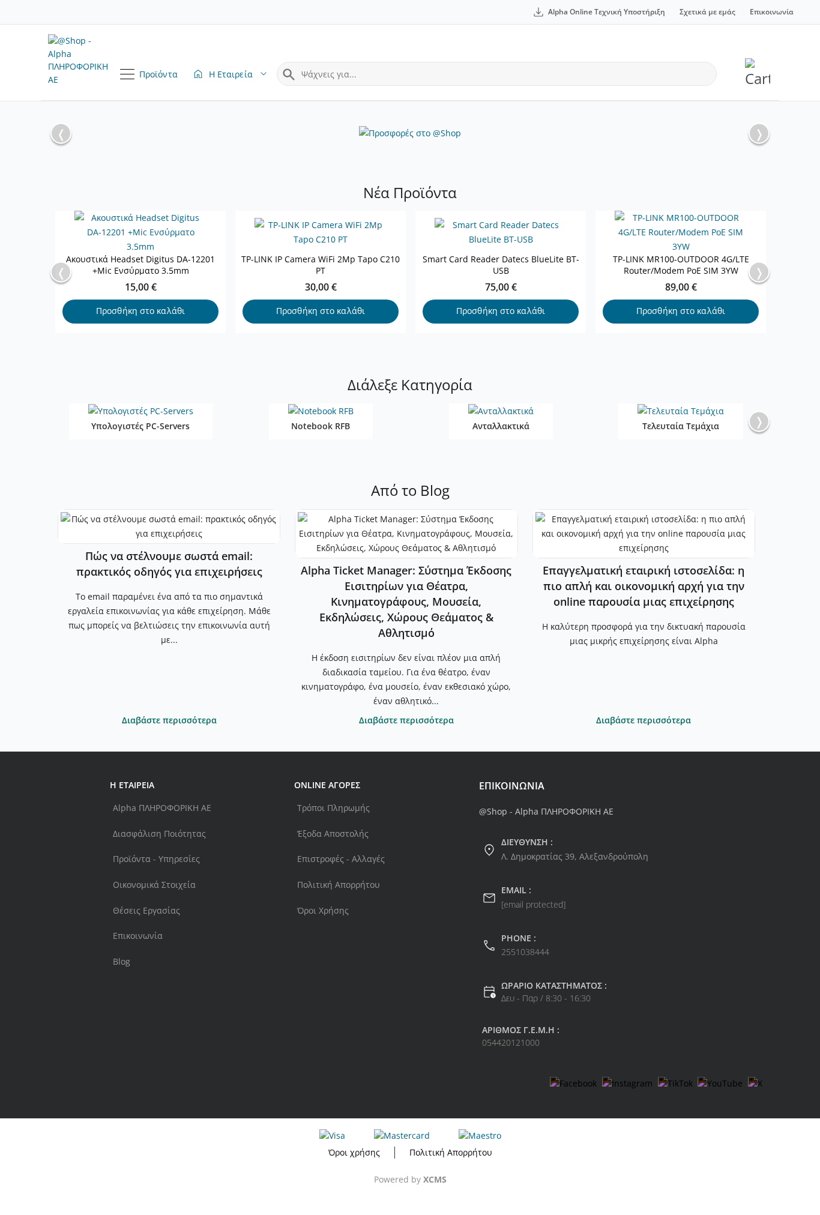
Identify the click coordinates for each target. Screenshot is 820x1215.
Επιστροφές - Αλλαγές (341, 858)
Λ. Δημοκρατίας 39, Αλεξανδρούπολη (574, 856)
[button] (759, 133)
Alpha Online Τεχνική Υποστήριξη (606, 12)
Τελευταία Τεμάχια (680, 426)
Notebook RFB (320, 426)
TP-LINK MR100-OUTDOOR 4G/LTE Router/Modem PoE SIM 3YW (681, 265)
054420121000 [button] (511, 1042)
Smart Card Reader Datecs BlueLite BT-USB (501, 265)
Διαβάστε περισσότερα (169, 720)
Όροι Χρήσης (323, 910)
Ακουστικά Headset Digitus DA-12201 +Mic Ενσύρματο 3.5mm (140, 265)
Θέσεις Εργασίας (146, 910)
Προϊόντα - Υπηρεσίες (156, 858)
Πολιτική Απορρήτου (338, 884)
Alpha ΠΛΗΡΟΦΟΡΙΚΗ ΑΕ (162, 807)
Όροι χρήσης (354, 1152)
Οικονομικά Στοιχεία (154, 884)
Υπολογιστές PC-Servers (140, 426)
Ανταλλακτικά (500, 426)
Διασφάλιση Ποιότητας (159, 833)
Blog (121, 961)
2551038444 (525, 951)
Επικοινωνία (772, 12)
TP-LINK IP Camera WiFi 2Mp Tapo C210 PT (320, 265)
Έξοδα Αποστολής (333, 833)
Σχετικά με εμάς (707, 12)
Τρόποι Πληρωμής (333, 807)
